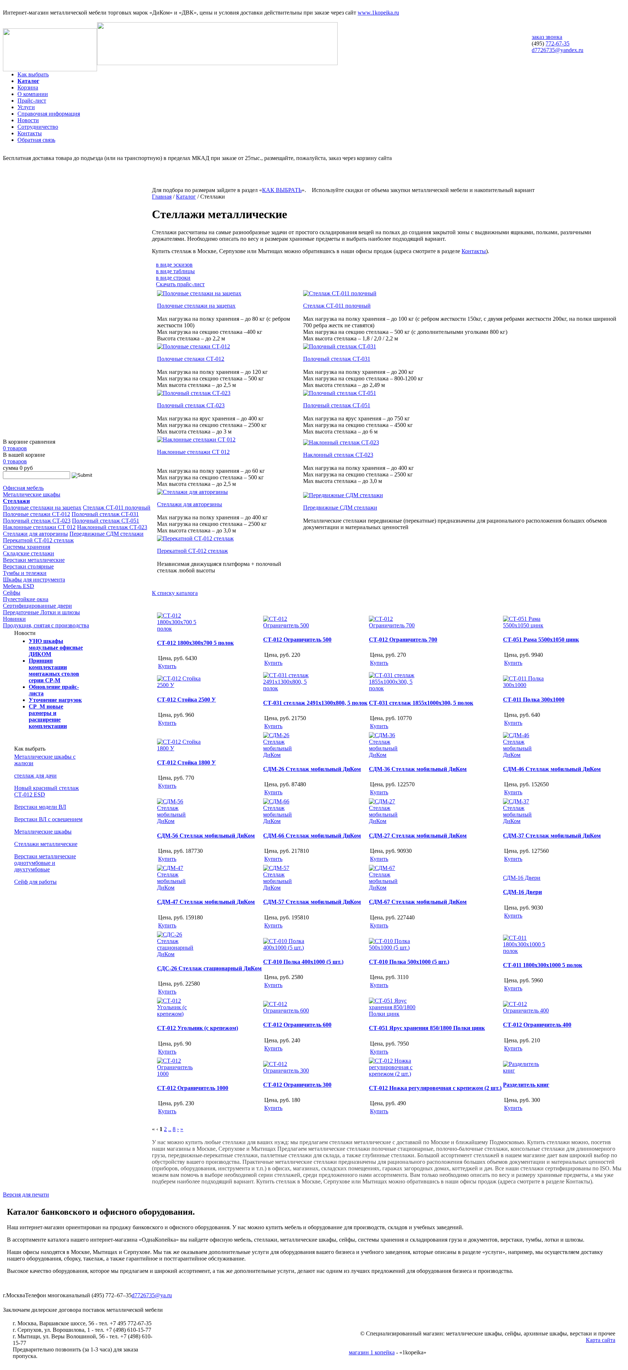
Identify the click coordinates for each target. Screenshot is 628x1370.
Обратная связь (36, 140)
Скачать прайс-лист (180, 284)
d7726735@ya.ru (152, 1295)
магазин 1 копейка (372, 1352)
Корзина (27, 87)
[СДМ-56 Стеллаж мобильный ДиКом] (180, 821)
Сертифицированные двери (37, 606)
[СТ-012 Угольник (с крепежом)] (180, 1014)
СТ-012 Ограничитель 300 (297, 1085)
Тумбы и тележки (25, 573)
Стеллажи (16, 501)
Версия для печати (26, 1194)
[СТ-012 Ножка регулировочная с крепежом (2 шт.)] (392, 1074)
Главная (162, 196)
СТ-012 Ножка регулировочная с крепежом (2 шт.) (435, 1088)
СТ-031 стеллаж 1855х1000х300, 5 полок (421, 703)
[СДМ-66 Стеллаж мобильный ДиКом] (286, 821)
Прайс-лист (31, 100)
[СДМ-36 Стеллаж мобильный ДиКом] (392, 755)
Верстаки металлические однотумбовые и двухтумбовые (45, 862)
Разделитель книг (526, 1085)
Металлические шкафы (31, 494)
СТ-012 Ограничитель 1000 (192, 1088)
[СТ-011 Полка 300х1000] (526, 685)
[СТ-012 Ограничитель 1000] (180, 1074)
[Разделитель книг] (526, 1070)
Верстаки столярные (28, 566)
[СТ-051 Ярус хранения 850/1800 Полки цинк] (392, 1014)
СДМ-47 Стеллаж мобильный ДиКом (206, 902)
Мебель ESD (18, 586)
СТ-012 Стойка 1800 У (186, 762)
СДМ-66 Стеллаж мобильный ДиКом (312, 835)
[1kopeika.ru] (50, 69)
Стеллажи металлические (45, 844)
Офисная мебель (23, 488)
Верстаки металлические (34, 560)
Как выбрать (33, 74)
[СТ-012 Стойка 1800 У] (180, 748)
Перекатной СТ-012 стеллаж (38, 540)
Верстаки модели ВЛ (40, 807)
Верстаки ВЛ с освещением (48, 819)
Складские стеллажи (28, 553)
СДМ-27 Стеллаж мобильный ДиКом (418, 835)
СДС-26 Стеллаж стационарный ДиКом (209, 968)
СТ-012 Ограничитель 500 (297, 639)
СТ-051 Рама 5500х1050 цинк (541, 639)
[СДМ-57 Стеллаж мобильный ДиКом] (286, 887)
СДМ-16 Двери (522, 892)
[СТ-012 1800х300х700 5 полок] (180, 629)
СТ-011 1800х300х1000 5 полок (542, 965)
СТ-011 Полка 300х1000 (533, 699)
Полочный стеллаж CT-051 (105, 521)
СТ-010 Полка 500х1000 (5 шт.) (409, 962)
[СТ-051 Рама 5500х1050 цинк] (526, 625)
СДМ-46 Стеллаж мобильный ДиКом (552, 769)
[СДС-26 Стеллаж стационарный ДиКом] (180, 954)
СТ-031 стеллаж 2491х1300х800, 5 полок (315, 703)
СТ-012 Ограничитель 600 (297, 1025)
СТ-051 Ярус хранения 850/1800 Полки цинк (427, 1028)
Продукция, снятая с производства (46, 625)
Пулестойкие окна (25, 599)
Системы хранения (26, 547)
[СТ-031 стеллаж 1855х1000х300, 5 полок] (392, 688)
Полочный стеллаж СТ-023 (37, 521)
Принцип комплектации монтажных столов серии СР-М (54, 670)
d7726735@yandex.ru (557, 50)
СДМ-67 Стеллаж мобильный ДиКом (418, 902)
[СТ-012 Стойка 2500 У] (180, 685)
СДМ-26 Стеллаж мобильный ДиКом (312, 769)
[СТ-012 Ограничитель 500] (286, 625)
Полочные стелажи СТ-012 (36, 514)
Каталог (28, 81)
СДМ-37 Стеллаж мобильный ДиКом (552, 835)
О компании (32, 94)
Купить (167, 666)
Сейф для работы (35, 882)
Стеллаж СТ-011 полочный (116, 507)
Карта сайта (600, 1340)
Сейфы (11, 593)
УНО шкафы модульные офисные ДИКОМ (56, 647)
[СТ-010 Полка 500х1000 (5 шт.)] (392, 947)
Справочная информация (48, 114)
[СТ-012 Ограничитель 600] (286, 1010)
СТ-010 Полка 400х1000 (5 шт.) (303, 962)
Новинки (14, 619)
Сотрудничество (37, 127)
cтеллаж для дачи (35, 775)
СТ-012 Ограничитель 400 (537, 1025)
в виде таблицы (175, 271)
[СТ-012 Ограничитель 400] (526, 1010)
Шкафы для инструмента (34, 579)
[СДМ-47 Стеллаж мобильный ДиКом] (180, 887)
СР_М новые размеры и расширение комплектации (48, 716)
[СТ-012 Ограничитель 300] (286, 1070)
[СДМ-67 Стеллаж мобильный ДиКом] (392, 887)
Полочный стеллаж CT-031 (105, 514)
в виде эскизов (174, 264)
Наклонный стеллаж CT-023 (112, 527)
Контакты (29, 133)
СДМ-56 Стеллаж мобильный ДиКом (206, 835)
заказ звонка (547, 37)
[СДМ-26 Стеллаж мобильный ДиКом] (286, 755)
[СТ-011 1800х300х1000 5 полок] (526, 951)
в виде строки (173, 278)
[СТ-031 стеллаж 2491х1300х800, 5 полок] (286, 688)
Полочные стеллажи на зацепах (42, 507)
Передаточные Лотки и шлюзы (41, 612)
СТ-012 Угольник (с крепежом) (197, 1028)
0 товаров (15, 448)
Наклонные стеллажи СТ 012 (39, 527)
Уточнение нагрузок (55, 700)
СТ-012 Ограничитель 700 (403, 639)
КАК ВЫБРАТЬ (282, 190)
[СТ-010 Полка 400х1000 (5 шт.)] (286, 947)
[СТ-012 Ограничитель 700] (392, 625)
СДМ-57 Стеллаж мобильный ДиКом (312, 902)
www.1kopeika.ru (378, 12)
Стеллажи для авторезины (35, 534)
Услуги (26, 107)
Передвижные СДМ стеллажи (106, 534)
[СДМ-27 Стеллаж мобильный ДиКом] (392, 821)
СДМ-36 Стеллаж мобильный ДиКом (418, 769)
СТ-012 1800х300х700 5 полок (195, 643)
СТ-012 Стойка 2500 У (186, 699)
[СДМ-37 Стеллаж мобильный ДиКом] (526, 821)
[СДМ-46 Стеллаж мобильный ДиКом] (526, 755)
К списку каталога (175, 593)
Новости (28, 120)
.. (169, 1129)
